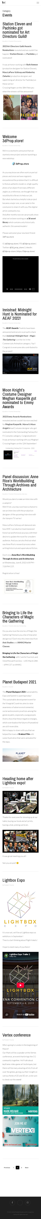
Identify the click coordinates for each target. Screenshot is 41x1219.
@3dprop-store (9, 251)
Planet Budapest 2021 (19, 682)
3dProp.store (8, 237)
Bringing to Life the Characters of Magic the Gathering (18, 617)
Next (26, 1168)
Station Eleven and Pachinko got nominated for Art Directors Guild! (17, 30)
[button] (38, 3)
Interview (24, 494)
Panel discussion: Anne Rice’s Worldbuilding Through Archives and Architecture (20, 483)
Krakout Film (24, 734)
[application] (21, 274)
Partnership (17, 145)
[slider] (18, 289)
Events (11, 41)
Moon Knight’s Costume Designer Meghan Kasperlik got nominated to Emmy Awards (19, 398)
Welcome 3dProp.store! (13, 139)
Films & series (17, 41)
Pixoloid (6, 787)
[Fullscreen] (33, 289)
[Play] (7, 289)
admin (6, 41)
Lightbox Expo (14, 880)
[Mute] (30, 289)
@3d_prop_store (17, 247)
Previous (7, 1168)
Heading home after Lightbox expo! (18, 781)
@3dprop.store (11, 243)
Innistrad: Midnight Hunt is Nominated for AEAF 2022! (20, 314)
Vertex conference (17, 1035)
